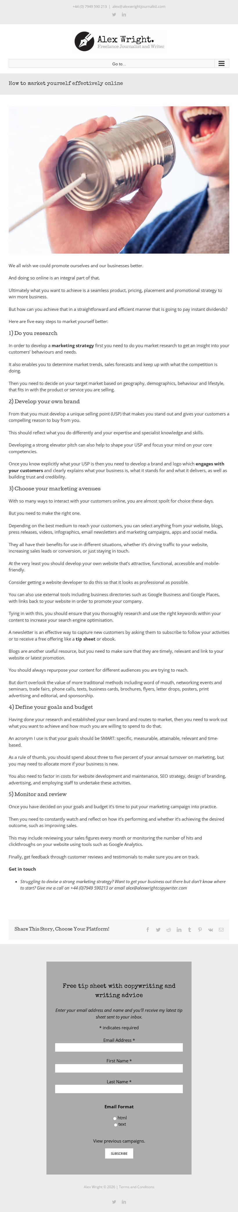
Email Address (119, 1040)
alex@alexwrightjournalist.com (138, 6)
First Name (119, 1061)
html (122, 1117)
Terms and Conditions (136, 1186)
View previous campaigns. (119, 1141)
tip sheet (85, 639)
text (122, 1124)
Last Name (119, 1081)
